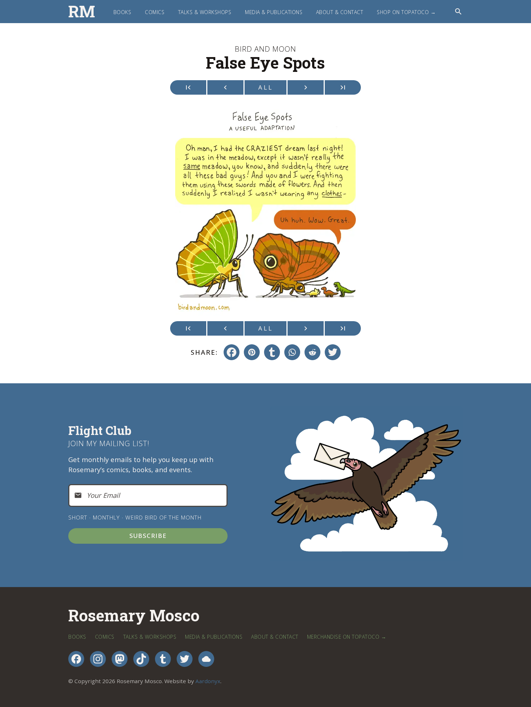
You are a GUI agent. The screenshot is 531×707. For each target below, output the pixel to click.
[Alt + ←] (188, 87)
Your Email (103, 495)
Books (122, 12)
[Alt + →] (343, 87)
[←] (225, 87)
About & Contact (339, 12)
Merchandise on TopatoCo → (347, 636)
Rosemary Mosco (133, 615)
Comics (154, 12)
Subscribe (148, 535)
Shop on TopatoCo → (406, 12)
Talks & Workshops (205, 12)
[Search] (458, 11)
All (265, 87)
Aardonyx (207, 681)
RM (81, 11)
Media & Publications (273, 12)
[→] (306, 87)
